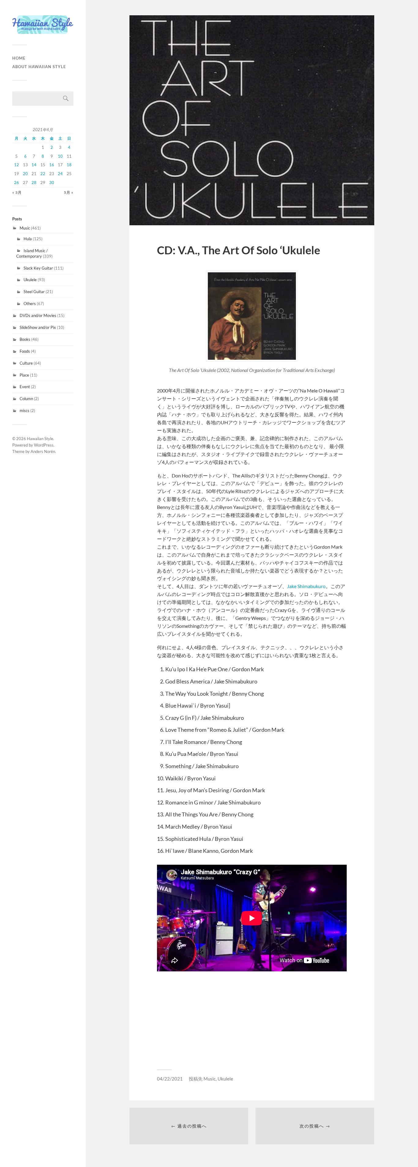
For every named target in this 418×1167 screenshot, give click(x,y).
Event (25, 386)
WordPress (44, 445)
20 (25, 173)
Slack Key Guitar (38, 268)
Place (24, 375)
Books (25, 339)
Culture (26, 363)
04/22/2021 (170, 1078)
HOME (18, 58)
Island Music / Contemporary (32, 253)
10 (60, 156)
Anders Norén (43, 451)
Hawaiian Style (40, 438)
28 (34, 182)
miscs (24, 410)
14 (34, 164)
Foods (25, 351)
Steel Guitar (34, 291)
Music (25, 228)
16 (51, 164)
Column (26, 398)
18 (69, 164)
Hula (28, 238)
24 (60, 173)
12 (16, 164)
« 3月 (17, 192)
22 (42, 173)
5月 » (68, 192)
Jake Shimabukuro (306, 586)
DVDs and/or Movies (38, 315)
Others (30, 303)
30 (51, 182)
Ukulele (30, 279)
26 (16, 182)
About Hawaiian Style (39, 66)
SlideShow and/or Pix (38, 327)
